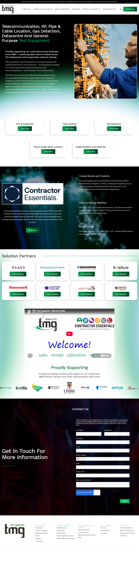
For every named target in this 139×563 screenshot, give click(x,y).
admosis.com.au (96, 553)
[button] (42, 9)
